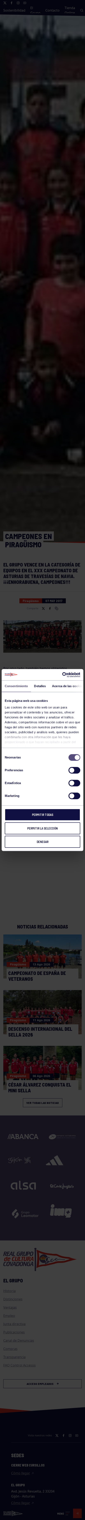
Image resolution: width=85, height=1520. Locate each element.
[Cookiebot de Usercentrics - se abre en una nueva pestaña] (62, 674)
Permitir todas (42, 815)
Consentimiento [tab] (16, 686)
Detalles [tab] (40, 686)
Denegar (42, 842)
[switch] (74, 770)
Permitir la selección (42, 828)
